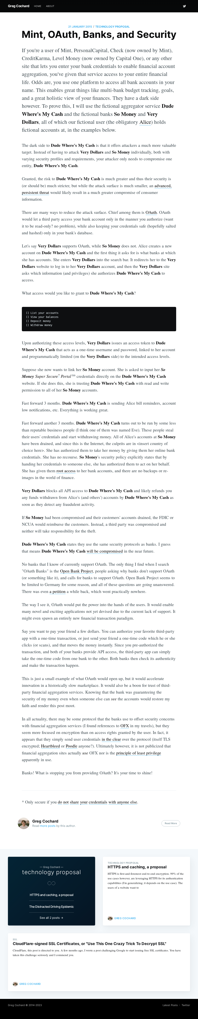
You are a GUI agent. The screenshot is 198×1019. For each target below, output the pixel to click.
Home (37, 6)
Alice (145, 121)
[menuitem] (38, 6)
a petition (58, 591)
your (84, 802)
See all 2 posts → (51, 918)
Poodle (71, 746)
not (66, 802)
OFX (124, 725)
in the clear (111, 739)
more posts (47, 826)
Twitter (186, 1005)
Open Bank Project (76, 571)
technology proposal (112, 26)
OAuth (151, 212)
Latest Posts (170, 1005)
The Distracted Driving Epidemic (51, 907)
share (74, 802)
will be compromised (105, 551)
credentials (98, 802)
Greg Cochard (18, 6)
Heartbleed (50, 746)
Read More (171, 823)
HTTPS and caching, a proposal (51, 895)
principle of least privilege (138, 753)
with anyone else (122, 802)
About (50, 6)
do (60, 802)
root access (66, 470)
